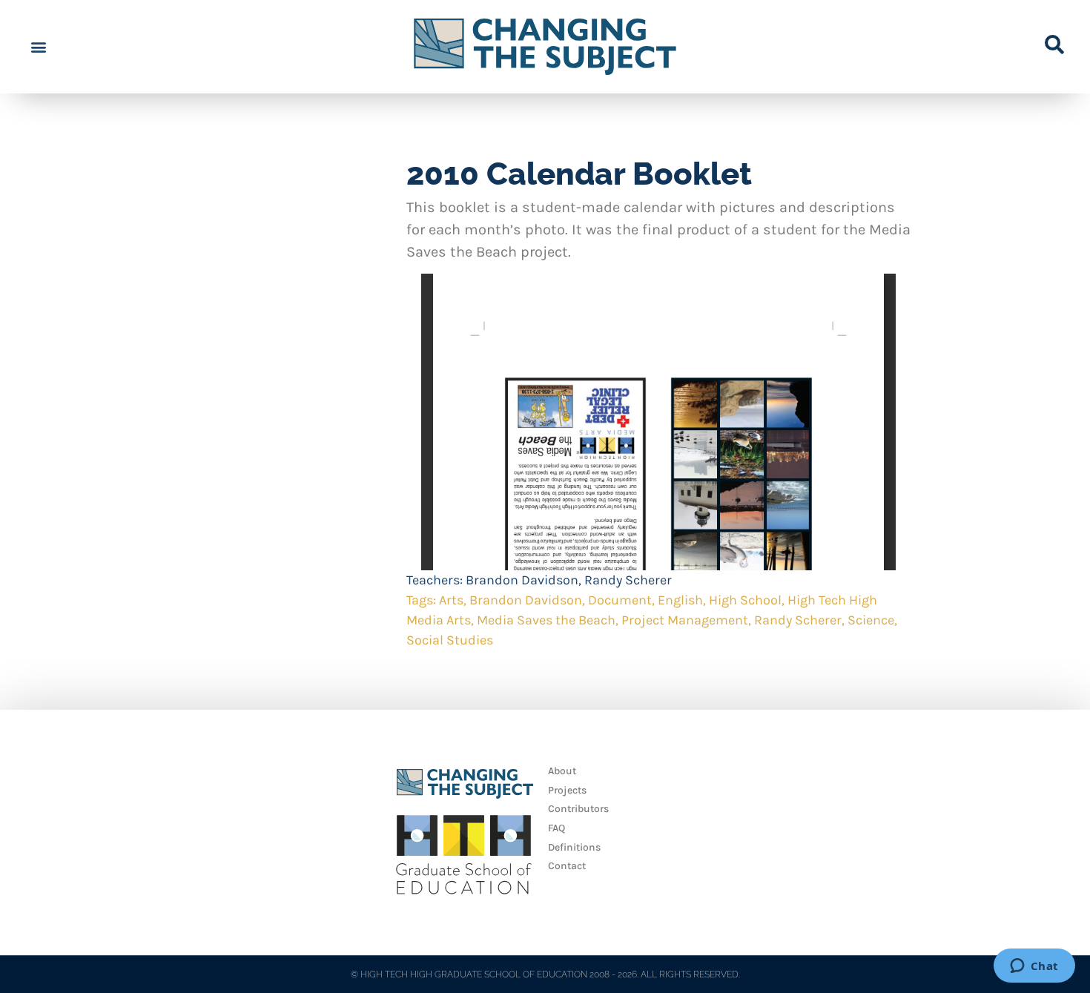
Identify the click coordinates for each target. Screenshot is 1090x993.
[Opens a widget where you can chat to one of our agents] (1034, 967)
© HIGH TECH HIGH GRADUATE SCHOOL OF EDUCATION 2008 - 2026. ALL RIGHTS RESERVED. (545, 974)
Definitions (574, 847)
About (562, 771)
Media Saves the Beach (546, 620)
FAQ (556, 828)
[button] (38, 47)
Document (620, 600)
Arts (451, 600)
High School (745, 600)
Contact (567, 866)
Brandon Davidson (522, 580)
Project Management (684, 620)
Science (871, 620)
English (680, 600)
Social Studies (449, 640)
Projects (567, 790)
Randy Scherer (628, 580)
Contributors (578, 808)
